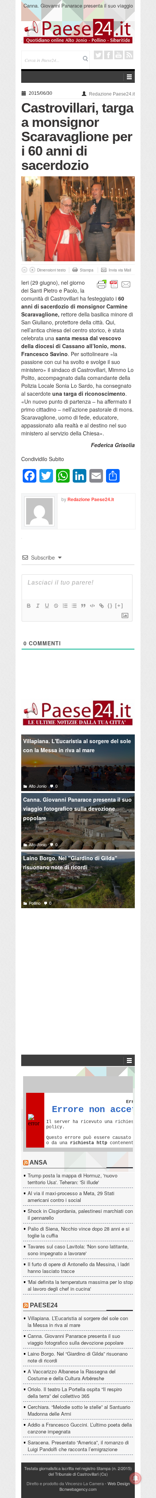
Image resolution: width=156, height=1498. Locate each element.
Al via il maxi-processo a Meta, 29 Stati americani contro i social (71, 1196)
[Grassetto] (28, 605)
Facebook (108, 55)
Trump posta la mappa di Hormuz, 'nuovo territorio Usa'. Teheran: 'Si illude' (72, 1179)
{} (110, 605)
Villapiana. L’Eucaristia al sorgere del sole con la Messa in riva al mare (78, 1321)
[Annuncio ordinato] (64, 605)
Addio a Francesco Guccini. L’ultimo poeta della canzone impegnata (80, 1428)
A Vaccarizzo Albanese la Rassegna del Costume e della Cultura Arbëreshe (71, 1375)
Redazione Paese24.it (112, 94)
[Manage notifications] (135, 1478)
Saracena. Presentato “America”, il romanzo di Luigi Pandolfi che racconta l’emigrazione (78, 1446)
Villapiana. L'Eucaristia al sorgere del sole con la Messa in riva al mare (77, 745)
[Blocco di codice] (92, 605)
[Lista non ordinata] (73, 605)
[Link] (101, 605)
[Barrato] (55, 605)
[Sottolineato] (46, 605)
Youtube (118, 55)
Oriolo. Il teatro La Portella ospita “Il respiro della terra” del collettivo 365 (75, 1392)
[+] (119, 605)
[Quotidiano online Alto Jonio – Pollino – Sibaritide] (78, 30)
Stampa (87, 270)
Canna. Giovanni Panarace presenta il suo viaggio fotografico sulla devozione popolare (78, 9)
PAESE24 (44, 1305)
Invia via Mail (120, 270)
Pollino (35, 903)
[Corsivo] (37, 605)
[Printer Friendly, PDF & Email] (114, 283)
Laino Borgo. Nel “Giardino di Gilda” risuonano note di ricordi (78, 1357)
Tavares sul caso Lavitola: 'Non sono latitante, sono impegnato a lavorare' (78, 1250)
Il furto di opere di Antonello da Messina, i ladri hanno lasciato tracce (78, 1267)
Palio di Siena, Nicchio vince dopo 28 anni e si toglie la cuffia (78, 1232)
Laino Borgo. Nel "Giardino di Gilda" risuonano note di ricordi (70, 862)
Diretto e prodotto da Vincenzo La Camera (65, 1483)
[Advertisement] (78, 970)
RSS (129, 55)
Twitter (98, 55)
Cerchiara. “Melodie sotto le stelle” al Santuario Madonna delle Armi (79, 1410)
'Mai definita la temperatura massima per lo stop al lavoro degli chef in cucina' (80, 1285)
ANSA (38, 1162)
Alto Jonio (38, 786)
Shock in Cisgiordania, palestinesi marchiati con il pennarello (80, 1214)
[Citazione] (82, 605)
